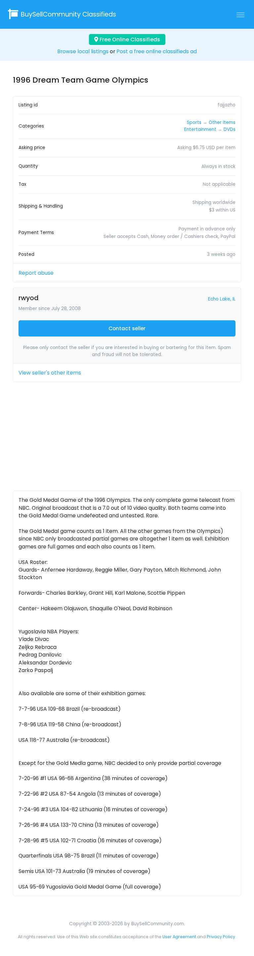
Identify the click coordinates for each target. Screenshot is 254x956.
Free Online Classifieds (129, 39)
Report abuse (36, 272)
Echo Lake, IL (221, 299)
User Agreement (179, 936)
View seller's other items (50, 372)
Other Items (222, 122)
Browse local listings (82, 51)
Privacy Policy (221, 936)
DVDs (229, 129)
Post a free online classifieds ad (156, 51)
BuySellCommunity (68, 14)
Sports (194, 122)
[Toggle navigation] (240, 15)
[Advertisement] (127, 439)
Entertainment (200, 129)
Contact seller (127, 328)
